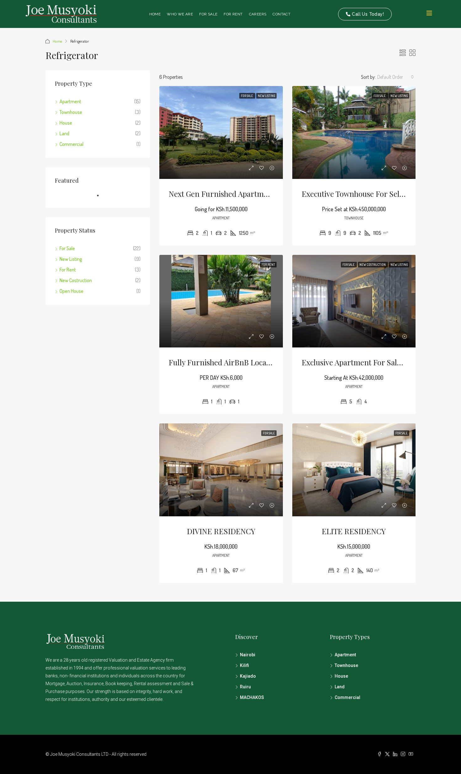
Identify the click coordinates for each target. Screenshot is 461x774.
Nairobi (247, 654)
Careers (258, 14)
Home (155, 14)
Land (64, 133)
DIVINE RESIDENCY (221, 531)
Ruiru (245, 686)
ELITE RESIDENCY (354, 531)
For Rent (233, 14)
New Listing (266, 96)
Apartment (70, 101)
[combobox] (395, 76)
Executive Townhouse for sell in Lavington (374, 194)
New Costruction (372, 264)
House (66, 123)
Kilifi (244, 665)
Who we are (180, 14)
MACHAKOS (252, 697)
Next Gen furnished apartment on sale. (237, 194)
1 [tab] (101, 198)
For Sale (208, 14)
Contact (281, 14)
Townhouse (71, 112)
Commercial (71, 144)
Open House (71, 291)
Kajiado (248, 676)
